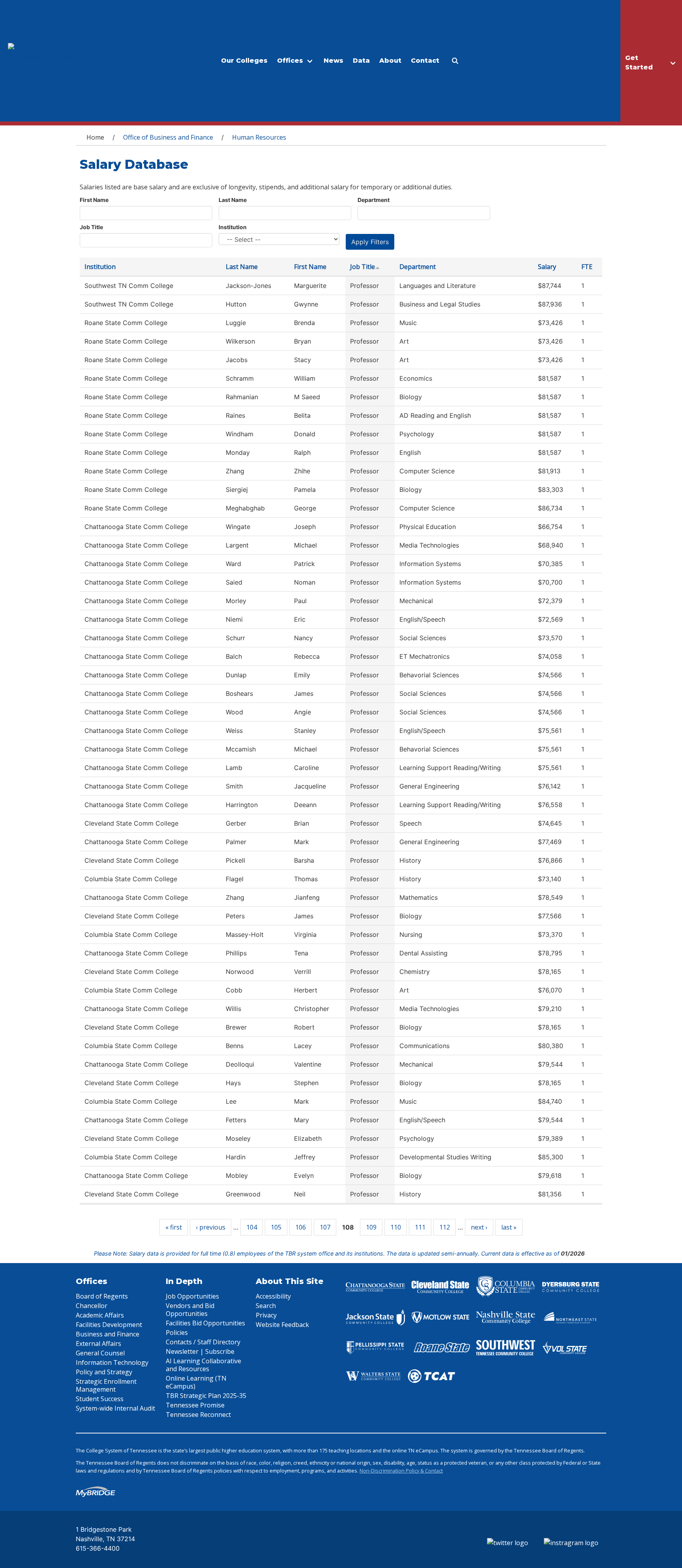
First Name (94, 199)
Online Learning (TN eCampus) (196, 1382)
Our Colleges (244, 60)
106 (300, 1227)
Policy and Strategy (104, 1372)
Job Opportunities (192, 1296)
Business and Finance (107, 1334)
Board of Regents (102, 1296)
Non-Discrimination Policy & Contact (401, 1470)
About (390, 60)
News (333, 60)
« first (173, 1227)
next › (479, 1227)
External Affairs (98, 1343)
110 (395, 1227)
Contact (425, 60)
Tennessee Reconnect (198, 1414)
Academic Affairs (100, 1315)
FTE (586, 266)
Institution (233, 227)
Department (374, 199)
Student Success (100, 1398)
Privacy (266, 1315)
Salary (547, 266)
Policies (177, 1332)
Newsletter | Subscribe (200, 1351)
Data (361, 60)
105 (276, 1227)
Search (266, 1305)
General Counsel (100, 1353)
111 (420, 1227)
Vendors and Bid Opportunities (190, 1309)
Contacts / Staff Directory (203, 1342)
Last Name (233, 199)
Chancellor (91, 1305)
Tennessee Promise (195, 1405)
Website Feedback (282, 1324)
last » (509, 1227)
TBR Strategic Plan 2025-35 (206, 1395)
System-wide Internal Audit (115, 1408)
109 (371, 1227)
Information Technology (112, 1362)
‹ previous (210, 1227)
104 (251, 1227)
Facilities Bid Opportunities (205, 1323)
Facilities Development (109, 1324)
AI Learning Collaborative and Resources (203, 1365)
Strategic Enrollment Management (106, 1385)
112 (444, 1227)
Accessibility (273, 1296)
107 (325, 1227)
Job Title (91, 227)
